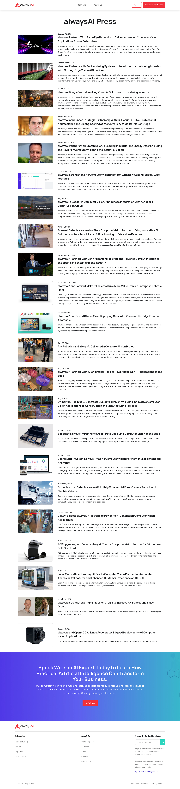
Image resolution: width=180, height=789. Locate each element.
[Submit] (162, 742)
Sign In (137, 5)
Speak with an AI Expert (154, 5)
